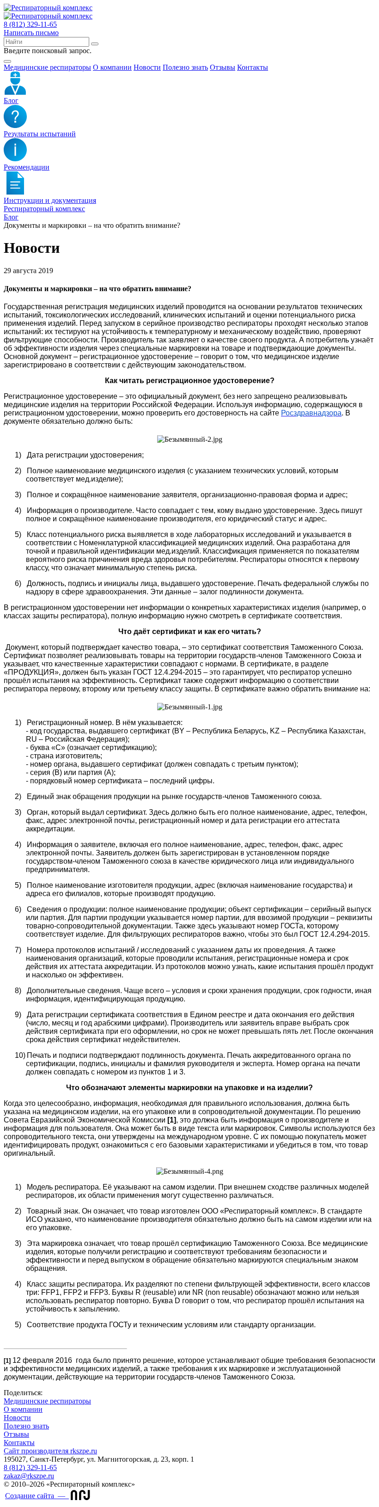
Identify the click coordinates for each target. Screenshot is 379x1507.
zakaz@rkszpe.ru (29, 1476)
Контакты (252, 67)
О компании (112, 67)
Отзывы (222, 67)
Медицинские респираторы (47, 1401)
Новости (147, 67)
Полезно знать (185, 67)
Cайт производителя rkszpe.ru (50, 1451)
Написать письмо (31, 33)
